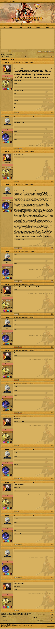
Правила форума (38, 27)
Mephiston (7, 62)
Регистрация (12, 1)
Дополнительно (49, 24)
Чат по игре (1, 289)
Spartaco (10, 54)
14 (33, 548)
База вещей (34, 24)
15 (33, 581)
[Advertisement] (27, 39)
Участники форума (19, 27)
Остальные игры (27, 55)
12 (33, 482)
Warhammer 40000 (4, 56)
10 (33, 416)
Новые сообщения (9, 27)
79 (21, 50)
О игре (9, 24)
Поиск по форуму (47, 27)
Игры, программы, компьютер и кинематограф (13, 55)
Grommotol (7, 116)
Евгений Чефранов (50, 626)
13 (33, 515)
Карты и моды (17, 24)
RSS (53, 27)
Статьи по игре (26, 24)
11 (33, 449)
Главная (3, 24)
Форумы (3, 27)
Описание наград (29, 27)
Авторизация (4, 1)
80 (24, 50)
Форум (41, 24)
